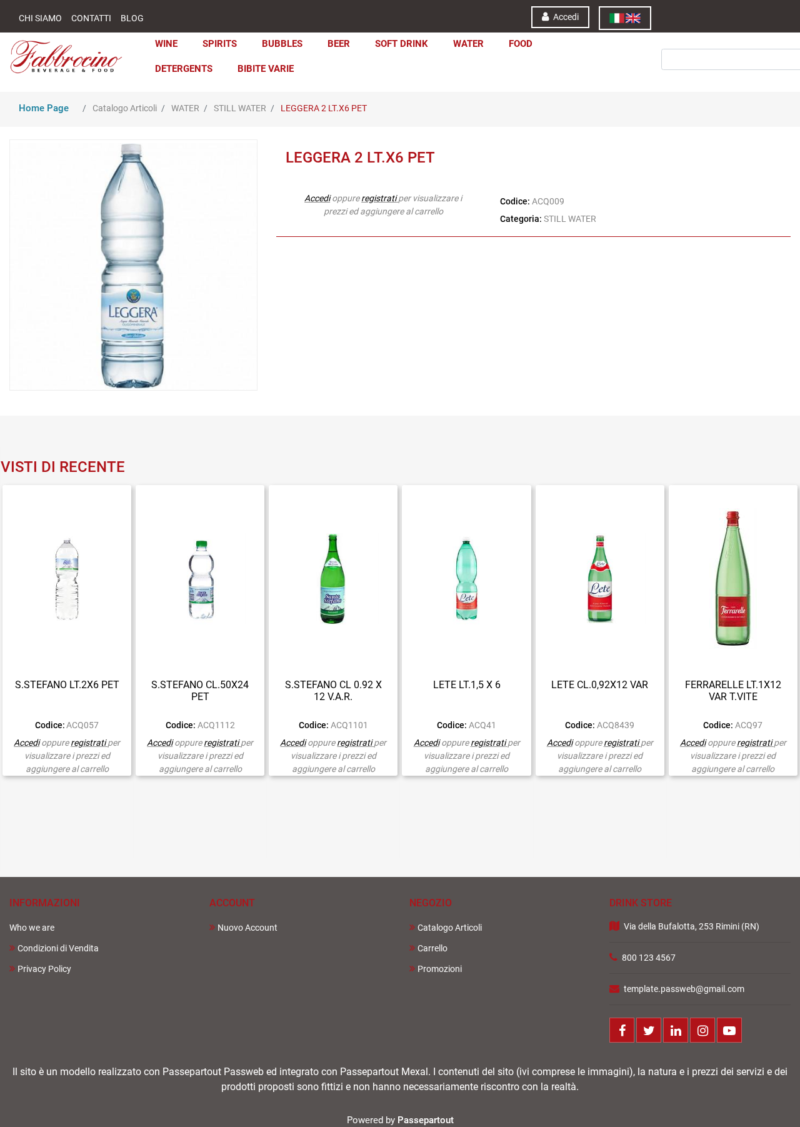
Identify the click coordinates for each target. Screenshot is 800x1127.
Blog (132, 18)
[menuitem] (625, 18)
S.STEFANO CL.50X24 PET (200, 691)
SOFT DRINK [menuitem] (401, 43)
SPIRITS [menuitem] (219, 43)
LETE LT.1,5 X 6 (467, 685)
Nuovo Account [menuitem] (248, 928)
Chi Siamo (40, 18)
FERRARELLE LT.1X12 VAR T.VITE (733, 691)
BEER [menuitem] (339, 43)
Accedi (317, 198)
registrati (378, 198)
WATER (185, 108)
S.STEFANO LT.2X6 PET (67, 685)
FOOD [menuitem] (520, 43)
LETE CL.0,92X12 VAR (599, 685)
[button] (715, 43)
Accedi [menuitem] (565, 17)
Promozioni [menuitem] (440, 969)
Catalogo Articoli (124, 108)
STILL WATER (240, 108)
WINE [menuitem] (166, 43)
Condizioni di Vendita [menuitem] (58, 948)
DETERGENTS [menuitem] (183, 68)
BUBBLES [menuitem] (282, 43)
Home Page (44, 108)
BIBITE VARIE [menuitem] (266, 68)
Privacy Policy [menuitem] (44, 969)
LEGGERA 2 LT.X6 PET (324, 108)
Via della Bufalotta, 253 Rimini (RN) (691, 926)
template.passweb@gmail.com (684, 989)
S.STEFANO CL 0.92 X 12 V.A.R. (333, 691)
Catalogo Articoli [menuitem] (450, 928)
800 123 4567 (649, 958)
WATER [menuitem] (468, 43)
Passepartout (426, 1120)
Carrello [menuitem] (433, 948)
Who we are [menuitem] (31, 928)
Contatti (91, 18)
